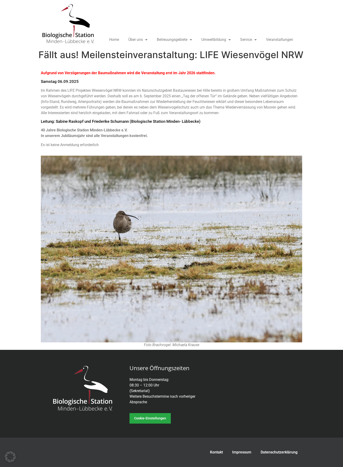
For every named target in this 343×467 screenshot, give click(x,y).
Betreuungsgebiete (172, 39)
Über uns (135, 39)
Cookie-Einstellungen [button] (150, 418)
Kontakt (216, 452)
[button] (10, 456)
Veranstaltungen (279, 39)
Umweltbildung (213, 39)
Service (246, 39)
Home (114, 39)
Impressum (241, 452)
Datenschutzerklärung (279, 452)
